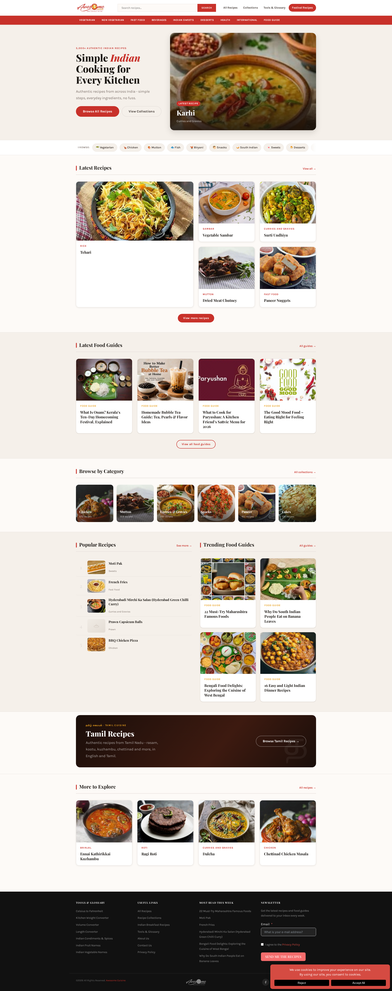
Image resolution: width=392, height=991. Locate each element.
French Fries (207, 925)
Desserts (207, 20)
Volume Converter (87, 925)
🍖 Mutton (154, 147)
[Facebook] (265, 982)
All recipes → (307, 787)
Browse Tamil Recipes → (281, 741)
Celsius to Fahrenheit (89, 911)
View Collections (142, 111)
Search (207, 7)
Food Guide (272, 20)
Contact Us (145, 945)
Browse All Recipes (97, 111)
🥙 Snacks (220, 147)
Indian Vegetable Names (91, 952)
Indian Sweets (183, 20)
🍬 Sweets (273, 147)
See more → (184, 545)
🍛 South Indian (247, 147)
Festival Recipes (302, 7)
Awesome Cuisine (116, 980)
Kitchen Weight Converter (92, 918)
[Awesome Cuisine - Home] (94, 7)
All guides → (308, 346)
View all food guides (196, 444)
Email (265, 924)
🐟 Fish (175, 147)
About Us (143, 938)
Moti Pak (205, 918)
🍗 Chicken (130, 147)
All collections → (305, 472)
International (247, 20)
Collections (250, 7)
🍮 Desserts (297, 147)
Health (225, 20)
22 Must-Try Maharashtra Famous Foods (225, 911)
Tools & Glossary (274, 7)
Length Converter (87, 931)
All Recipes (230, 7)
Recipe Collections (149, 918)
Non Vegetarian (113, 20)
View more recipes (196, 318)
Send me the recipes (283, 956)
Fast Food (138, 20)
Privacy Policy (146, 952)
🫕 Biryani (196, 147)
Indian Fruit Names (88, 945)
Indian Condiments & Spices (94, 938)
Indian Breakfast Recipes (154, 925)
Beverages (159, 20)
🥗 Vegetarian (105, 147)
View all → (309, 168)
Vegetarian (87, 20)
